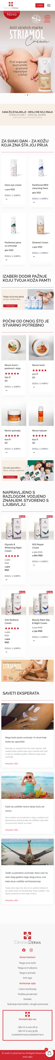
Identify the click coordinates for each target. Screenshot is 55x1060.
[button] (3, 52)
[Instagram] (31, 950)
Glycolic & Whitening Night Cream (13, 547)
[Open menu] (49, 5)
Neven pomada (12, 430)
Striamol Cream (40, 242)
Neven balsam (39, 430)
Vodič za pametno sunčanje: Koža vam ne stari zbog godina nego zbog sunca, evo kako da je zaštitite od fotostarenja (26, 877)
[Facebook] (24, 950)
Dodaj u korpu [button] (13, 195)
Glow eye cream (13, 185)
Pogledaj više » (12, 764)
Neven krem (38, 365)
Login (39, 5)
